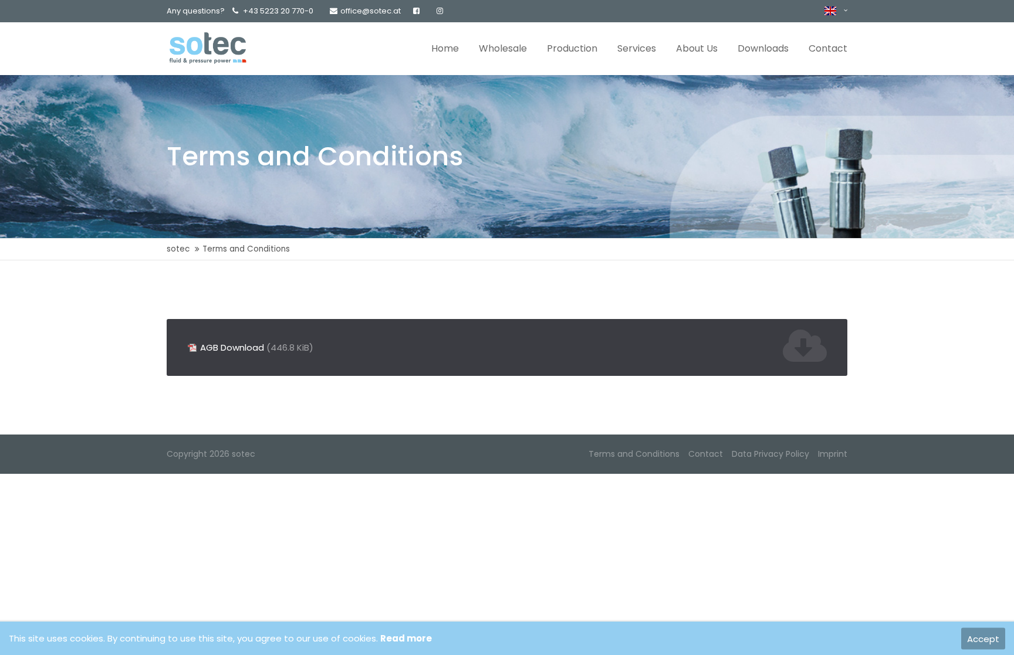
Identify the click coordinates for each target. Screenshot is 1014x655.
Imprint (832, 454)
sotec (178, 248)
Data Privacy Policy (770, 454)
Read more (406, 638)
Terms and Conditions (634, 454)
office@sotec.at (370, 10)
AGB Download (256, 347)
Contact (705, 454)
